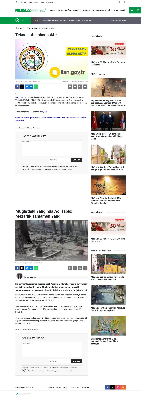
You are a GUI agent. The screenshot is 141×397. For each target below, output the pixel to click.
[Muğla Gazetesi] (30, 10)
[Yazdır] (70, 86)
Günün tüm (118, 20)
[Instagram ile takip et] (117, 387)
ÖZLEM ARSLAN (30, 277)
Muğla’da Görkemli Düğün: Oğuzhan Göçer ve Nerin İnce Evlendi (64, 20)
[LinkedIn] (31, 86)
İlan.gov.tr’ (19, 97)
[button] (75, 86)
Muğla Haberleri (73, 10)
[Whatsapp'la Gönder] (36, 86)
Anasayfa (21, 28)
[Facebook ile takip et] (107, 387)
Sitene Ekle (49, 2)
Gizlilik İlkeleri (74, 387)
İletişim (65, 387)
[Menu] (132, 10)
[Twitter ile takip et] (112, 387)
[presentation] (22, 20)
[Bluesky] (27, 86)
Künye (58, 387)
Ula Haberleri (118, 10)
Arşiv (42, 2)
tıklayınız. (43, 112)
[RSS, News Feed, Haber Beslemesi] (123, 387)
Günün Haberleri (33, 2)
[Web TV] (119, 2)
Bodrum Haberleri (101, 10)
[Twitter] (22, 86)
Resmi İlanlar (56, 10)
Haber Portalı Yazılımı (26, 394)
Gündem (87, 10)
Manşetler (23, 2)
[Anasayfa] (16, 2)
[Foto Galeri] (124, 2)
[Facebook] (17, 86)
